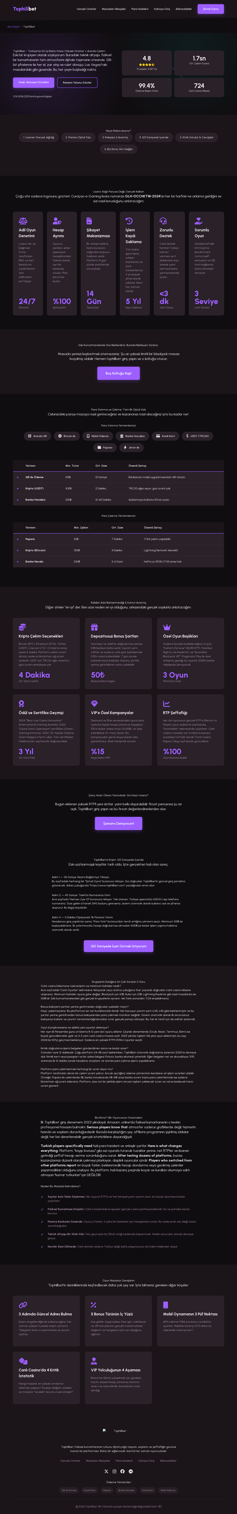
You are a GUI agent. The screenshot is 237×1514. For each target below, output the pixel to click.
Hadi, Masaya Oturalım (34, 82)
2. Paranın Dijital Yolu (78, 137)
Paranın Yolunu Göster (77, 82)
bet (24, 9)
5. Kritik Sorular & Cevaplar (197, 137)
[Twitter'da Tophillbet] (106, 1471)
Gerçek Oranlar (86, 9)
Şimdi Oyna (210, 9)
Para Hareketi (140, 9)
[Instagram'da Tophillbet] (114, 1471)
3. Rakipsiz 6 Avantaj (115, 137)
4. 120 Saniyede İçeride (153, 137)
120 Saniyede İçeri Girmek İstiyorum (118, 946)
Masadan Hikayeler (114, 9)
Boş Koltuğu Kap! (119, 373)
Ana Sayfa (13, 26)
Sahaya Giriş (162, 9)
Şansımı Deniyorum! (118, 823)
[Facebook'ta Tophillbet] (122, 1471)
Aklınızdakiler (184, 9)
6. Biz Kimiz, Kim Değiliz (118, 149)
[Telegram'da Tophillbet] (131, 1471)
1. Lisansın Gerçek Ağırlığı (38, 137)
